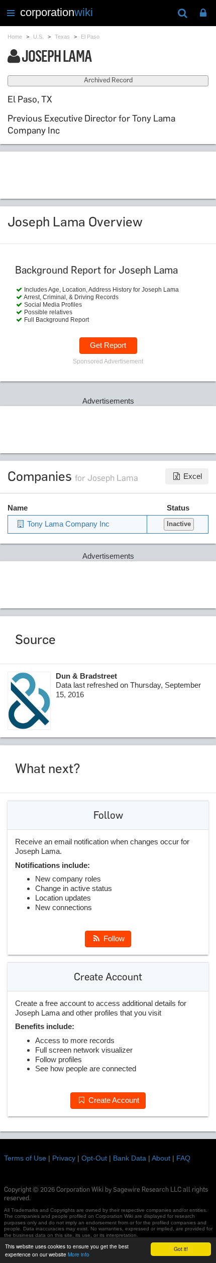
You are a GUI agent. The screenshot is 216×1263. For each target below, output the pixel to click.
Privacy (63, 1158)
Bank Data (129, 1158)
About (161, 1158)
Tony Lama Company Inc (67, 524)
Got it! (181, 1248)
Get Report (108, 345)
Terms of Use (25, 1158)
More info (78, 1254)
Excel (191, 476)
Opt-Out (94, 1158)
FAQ (183, 1158)
